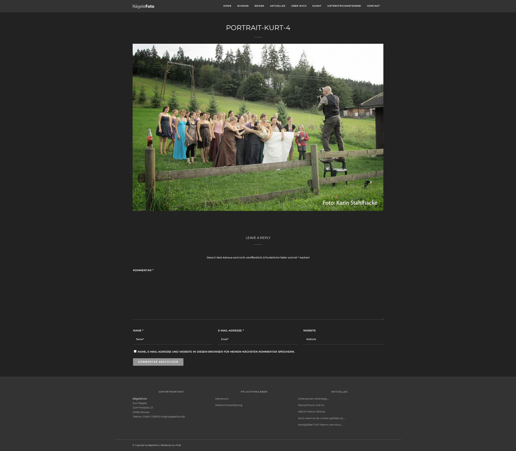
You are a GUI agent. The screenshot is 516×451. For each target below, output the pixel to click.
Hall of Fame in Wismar (311, 411)
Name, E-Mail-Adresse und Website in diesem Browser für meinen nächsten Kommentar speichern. (216, 351)
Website (309, 330)
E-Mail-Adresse (231, 330)
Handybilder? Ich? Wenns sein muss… (320, 425)
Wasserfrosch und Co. (311, 405)
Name (138, 330)
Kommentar (143, 270)
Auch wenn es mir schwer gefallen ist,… (321, 418)
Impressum (221, 399)
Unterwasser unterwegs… (313, 399)
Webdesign (166, 445)
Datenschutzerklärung (228, 405)
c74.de (178, 445)
